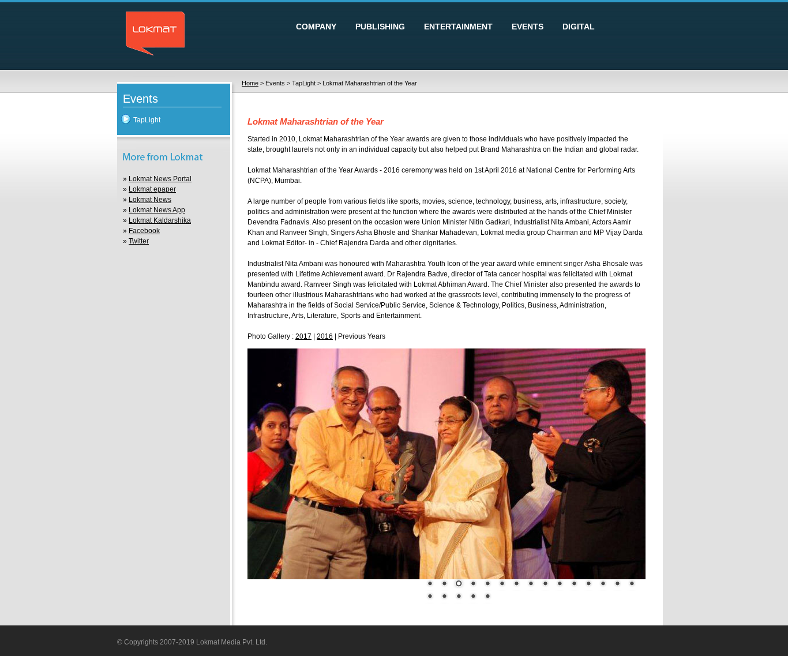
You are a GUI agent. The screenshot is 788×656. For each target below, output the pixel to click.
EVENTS (527, 26)
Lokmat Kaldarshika (160, 220)
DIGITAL (578, 26)
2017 (303, 336)
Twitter (139, 241)
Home (250, 83)
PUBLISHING (380, 26)
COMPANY (316, 26)
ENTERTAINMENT (458, 26)
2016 (325, 336)
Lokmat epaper (152, 189)
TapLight (146, 120)
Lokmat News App (157, 210)
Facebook (144, 231)
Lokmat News (150, 200)
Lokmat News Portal (160, 179)
